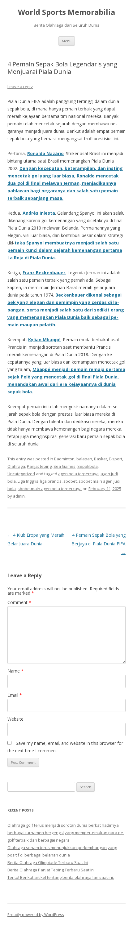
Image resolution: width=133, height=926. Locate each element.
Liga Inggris (28, 481)
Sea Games (64, 466)
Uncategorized (21, 473)
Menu (66, 40)
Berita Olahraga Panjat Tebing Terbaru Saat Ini (51, 870)
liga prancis (51, 481)
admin (19, 496)
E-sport (115, 459)
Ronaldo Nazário (45, 153)
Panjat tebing (39, 466)
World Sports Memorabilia (66, 12)
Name (15, 671)
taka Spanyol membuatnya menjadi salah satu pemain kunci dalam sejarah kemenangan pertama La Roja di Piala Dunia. (64, 250)
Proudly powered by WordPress (35, 914)
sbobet (70, 481)
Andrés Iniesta (39, 213)
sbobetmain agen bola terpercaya (50, 488)
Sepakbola (87, 466)
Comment (19, 602)
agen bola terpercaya (78, 473)
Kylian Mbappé (44, 339)
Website (15, 719)
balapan (84, 459)
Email (14, 695)
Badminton (64, 459)
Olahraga (16, 466)
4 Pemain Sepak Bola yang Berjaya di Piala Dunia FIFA (98, 543)
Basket (100, 459)
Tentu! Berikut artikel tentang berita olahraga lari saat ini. (60, 877)
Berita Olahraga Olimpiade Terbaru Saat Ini (47, 862)
